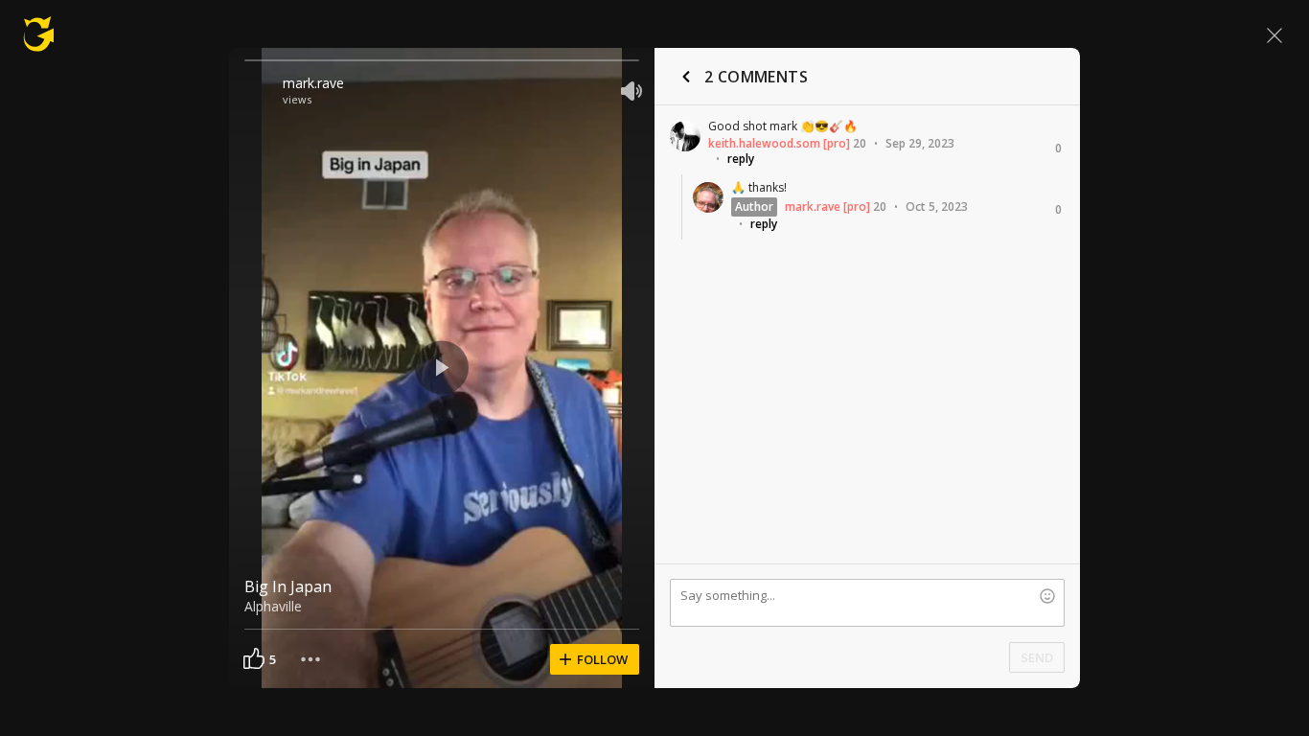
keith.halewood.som (764, 143)
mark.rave (313, 83)
